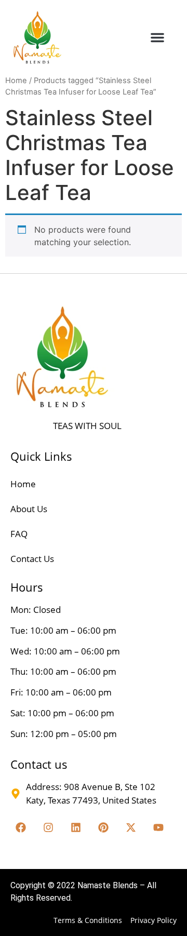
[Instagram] (48, 827)
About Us (28, 509)
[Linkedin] (75, 827)
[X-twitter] (131, 827)
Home (16, 80)
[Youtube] (158, 827)
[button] (157, 37)
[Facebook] (20, 827)
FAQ (19, 534)
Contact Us (32, 559)
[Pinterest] (103, 827)
